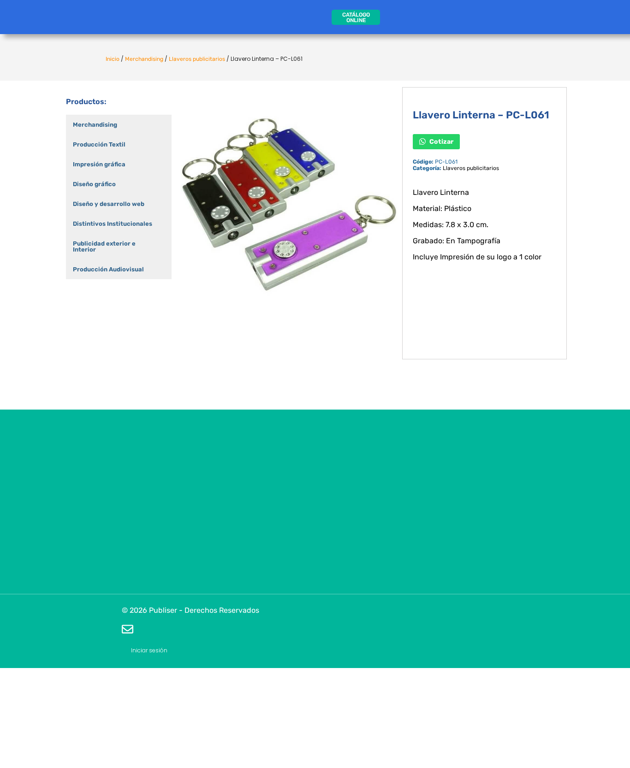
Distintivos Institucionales (112, 223)
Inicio (112, 59)
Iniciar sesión (149, 650)
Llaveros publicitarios (197, 59)
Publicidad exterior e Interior (104, 246)
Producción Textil (99, 144)
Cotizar (440, 141)
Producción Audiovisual (108, 269)
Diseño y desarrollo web (108, 203)
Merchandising (144, 59)
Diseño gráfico (94, 184)
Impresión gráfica (99, 164)
